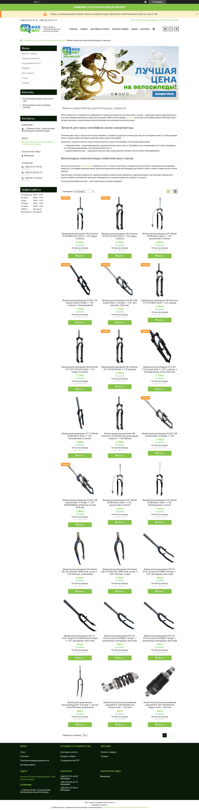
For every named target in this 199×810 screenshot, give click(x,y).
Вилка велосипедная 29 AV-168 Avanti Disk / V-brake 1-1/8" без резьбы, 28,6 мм (119, 302)
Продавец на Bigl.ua (99, 805)
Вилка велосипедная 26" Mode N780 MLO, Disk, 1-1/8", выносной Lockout (120, 502)
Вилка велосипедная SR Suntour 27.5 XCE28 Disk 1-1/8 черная (120, 368)
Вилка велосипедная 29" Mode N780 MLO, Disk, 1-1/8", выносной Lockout (160, 236)
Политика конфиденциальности (34, 760)
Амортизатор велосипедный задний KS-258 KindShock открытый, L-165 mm (119, 704)
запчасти (130, 117)
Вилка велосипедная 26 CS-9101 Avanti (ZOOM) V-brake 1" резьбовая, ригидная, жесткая (119, 638)
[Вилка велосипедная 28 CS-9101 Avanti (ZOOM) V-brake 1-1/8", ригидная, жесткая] (160, 549)
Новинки (25, 83)
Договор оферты (27, 765)
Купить (81, 256)
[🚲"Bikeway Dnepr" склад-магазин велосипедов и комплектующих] (30, 29)
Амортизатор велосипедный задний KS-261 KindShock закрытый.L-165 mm (159, 704)
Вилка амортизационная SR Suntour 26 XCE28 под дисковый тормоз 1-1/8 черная (120, 436)
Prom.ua (111, 802)
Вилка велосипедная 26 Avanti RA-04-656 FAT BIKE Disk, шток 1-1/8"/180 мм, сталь (120, 571)
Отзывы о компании (31, 58)
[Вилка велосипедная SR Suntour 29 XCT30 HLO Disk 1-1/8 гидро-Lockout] (120, 213)
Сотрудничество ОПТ (31, 63)
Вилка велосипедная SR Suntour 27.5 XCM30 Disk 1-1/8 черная (159, 301)
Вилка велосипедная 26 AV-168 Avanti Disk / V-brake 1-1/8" (159, 434)
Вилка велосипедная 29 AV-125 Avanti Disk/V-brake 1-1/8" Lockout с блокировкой (79, 302)
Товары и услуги (31, 40)
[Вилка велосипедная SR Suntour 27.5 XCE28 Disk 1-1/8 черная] (120, 347)
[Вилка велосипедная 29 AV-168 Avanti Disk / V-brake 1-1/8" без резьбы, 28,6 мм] (120, 280)
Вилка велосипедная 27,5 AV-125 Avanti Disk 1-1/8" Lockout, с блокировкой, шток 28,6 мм (159, 369)
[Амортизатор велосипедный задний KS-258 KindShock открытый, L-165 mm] (120, 682)
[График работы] (165, 29)
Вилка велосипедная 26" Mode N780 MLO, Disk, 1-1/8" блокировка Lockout (160, 502)
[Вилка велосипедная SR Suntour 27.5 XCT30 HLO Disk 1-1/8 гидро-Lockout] (80, 347)
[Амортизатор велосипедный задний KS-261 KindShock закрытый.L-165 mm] (160, 682)
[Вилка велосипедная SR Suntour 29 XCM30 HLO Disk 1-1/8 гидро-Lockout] (80, 213)
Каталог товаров (29, 53)
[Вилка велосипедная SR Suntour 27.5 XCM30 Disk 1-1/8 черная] (160, 280)
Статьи (25, 78)
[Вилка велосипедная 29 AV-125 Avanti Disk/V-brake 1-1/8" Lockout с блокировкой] (80, 280)
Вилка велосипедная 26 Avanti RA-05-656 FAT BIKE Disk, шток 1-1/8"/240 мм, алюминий (80, 571)
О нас (22, 752)
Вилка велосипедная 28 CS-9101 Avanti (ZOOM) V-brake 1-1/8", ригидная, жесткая (159, 571)
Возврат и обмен (120, 29)
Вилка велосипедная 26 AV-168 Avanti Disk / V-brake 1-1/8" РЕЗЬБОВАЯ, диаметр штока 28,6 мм (79, 504)
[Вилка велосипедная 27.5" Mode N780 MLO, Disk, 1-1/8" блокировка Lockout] (80, 413)
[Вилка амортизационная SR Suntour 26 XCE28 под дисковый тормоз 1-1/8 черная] (120, 413)
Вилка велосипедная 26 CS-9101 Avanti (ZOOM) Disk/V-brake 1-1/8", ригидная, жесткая (80, 638)
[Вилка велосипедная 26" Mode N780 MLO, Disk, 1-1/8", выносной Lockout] (120, 480)
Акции (134, 29)
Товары (84, 29)
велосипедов (86, 166)
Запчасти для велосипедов (53, 40)
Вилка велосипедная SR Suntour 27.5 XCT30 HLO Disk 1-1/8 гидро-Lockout (80, 369)
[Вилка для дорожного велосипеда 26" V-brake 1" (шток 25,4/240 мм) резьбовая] (80, 682)
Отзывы (104, 756)
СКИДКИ (26, 68)
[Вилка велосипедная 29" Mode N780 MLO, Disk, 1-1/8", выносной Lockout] (160, 213)
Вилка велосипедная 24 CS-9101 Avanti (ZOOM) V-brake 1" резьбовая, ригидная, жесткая (159, 638)
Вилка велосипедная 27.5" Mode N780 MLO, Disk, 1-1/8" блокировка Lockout (80, 436)
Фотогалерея (28, 73)
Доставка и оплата (99, 29)
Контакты (145, 29)
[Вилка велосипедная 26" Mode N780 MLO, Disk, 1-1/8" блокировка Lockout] (160, 480)
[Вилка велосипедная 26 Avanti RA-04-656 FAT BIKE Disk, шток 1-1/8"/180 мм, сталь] (120, 549)
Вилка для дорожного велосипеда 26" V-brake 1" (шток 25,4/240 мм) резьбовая (80, 704)
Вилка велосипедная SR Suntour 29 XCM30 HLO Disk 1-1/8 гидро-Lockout (80, 236)
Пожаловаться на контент (113, 807)
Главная (73, 29)
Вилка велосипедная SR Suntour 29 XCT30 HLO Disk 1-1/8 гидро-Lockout (120, 236)
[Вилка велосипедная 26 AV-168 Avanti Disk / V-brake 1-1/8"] (160, 413)
